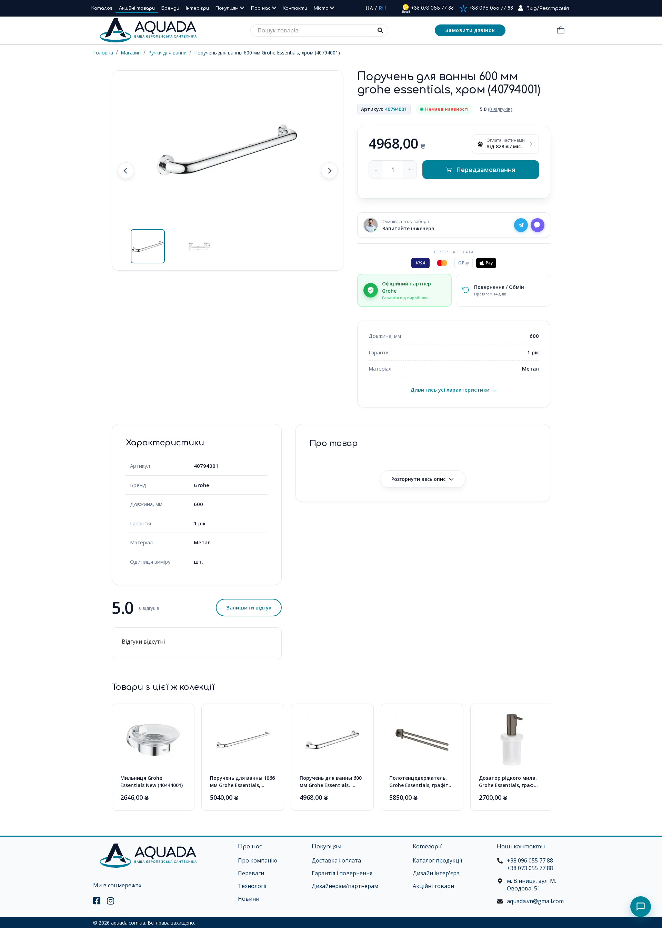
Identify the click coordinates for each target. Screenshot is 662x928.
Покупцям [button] (227, 8)
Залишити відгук (248, 607)
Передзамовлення (485, 169)
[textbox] (319, 30)
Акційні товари (137, 8)
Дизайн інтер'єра (436, 873)
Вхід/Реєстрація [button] (547, 8)
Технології (252, 886)
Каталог (101, 8)
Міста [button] (322, 8)
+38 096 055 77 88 (491, 8)
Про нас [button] (261, 8)
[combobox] (319, 30)
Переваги (251, 873)
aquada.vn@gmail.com (535, 901)
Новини (248, 898)
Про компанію (257, 860)
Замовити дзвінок (470, 30)
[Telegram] (521, 225)
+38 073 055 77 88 (432, 8)
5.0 (496, 109)
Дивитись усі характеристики (450, 389)
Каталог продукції (437, 860)
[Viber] (537, 225)
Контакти (295, 8)
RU (382, 8)
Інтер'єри (197, 8)
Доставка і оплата (336, 860)
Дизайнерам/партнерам (345, 886)
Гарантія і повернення (342, 873)
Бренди (170, 8)
